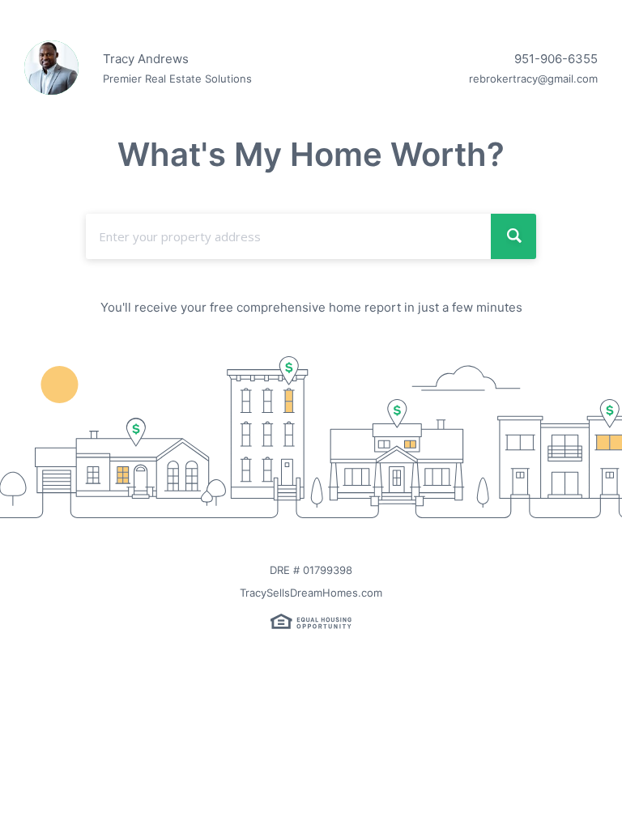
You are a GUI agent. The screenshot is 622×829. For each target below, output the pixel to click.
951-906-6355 (556, 58)
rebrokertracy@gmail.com (533, 78)
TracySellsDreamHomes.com (311, 592)
